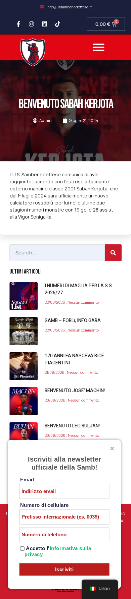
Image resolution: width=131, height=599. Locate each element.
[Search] (113, 252)
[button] (98, 47)
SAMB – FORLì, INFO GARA (73, 320)
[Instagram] (31, 24)
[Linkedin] (44, 24)
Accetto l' (58, 551)
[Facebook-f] (18, 24)
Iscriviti (64, 569)
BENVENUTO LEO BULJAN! (72, 425)
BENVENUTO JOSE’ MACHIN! (75, 390)
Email (27, 479)
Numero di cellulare (44, 505)
